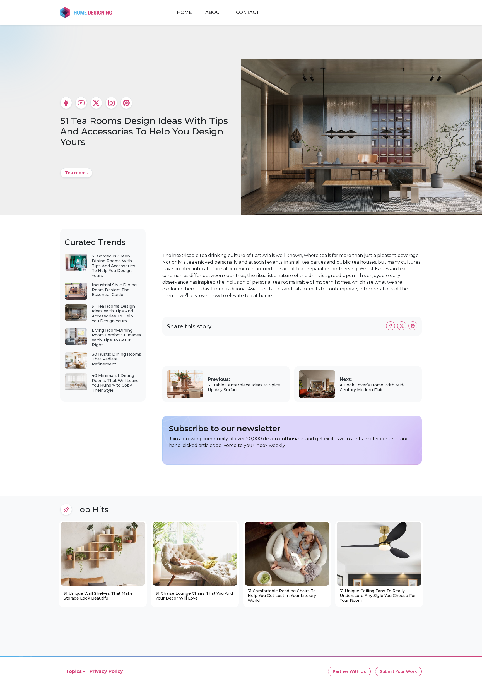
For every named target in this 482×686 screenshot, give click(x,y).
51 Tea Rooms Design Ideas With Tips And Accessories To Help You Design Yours (113, 314)
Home (184, 12)
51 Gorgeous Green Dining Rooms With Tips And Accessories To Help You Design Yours (113, 266)
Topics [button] (74, 671)
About (214, 12)
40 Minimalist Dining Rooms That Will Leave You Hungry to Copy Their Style (115, 383)
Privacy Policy (106, 671)
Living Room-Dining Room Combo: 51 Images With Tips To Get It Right (116, 338)
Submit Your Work (398, 671)
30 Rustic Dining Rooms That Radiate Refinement (116, 359)
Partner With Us (349, 671)
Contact (247, 12)
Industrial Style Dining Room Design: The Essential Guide (114, 289)
